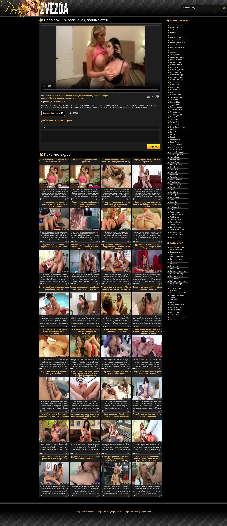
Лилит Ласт (174, 142)
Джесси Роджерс (176, 75)
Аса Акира (174, 50)
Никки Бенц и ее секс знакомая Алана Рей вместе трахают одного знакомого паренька (147, 331)
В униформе (174, 266)
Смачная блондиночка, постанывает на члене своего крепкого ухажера (54, 204)
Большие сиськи (57, 96)
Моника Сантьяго (176, 152)
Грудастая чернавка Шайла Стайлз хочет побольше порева (85, 458)
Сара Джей (174, 192)
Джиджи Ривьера (176, 80)
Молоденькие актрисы (178, 292)
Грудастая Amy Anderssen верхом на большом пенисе (147, 373)
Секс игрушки (78, 98)
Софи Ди (173, 202)
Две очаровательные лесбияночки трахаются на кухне (54, 161)
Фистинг (173, 319)
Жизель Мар (175, 102)
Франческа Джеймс (177, 214)
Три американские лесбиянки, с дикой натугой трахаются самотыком (85, 204)
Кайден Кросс (175, 105)
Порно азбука (147, 512)
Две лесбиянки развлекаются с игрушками (85, 161)
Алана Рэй (174, 32)
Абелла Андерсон (177, 25)
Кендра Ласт (175, 117)
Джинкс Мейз (175, 82)
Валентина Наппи (177, 57)
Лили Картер (175, 140)
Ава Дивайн (174, 30)
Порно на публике (177, 304)
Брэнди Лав (174, 55)
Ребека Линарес (176, 180)
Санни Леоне (175, 190)
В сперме (173, 264)
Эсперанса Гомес (176, 234)
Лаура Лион (174, 130)
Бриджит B (174, 52)
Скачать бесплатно (52, 113)
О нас (76, 512)
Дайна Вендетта (176, 60)
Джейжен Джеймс (177, 70)
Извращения (87, 96)
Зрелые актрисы (176, 276)
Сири (172, 199)
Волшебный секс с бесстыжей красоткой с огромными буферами (54, 415)
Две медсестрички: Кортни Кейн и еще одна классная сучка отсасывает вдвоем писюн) (116, 459)
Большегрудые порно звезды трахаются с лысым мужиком (54, 458)
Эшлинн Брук (175, 237)
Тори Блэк (174, 209)
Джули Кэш (174, 87)
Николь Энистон (176, 165)
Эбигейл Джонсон (177, 229)
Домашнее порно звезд (179, 271)
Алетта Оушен (175, 37)
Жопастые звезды (73, 96)
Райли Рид (174, 175)
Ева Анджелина (176, 97)
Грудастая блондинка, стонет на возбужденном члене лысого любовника (116, 204)
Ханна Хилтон (175, 219)
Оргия (172, 302)
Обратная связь (131, 512)
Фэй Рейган (174, 217)
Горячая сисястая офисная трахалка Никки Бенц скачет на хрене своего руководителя (147, 459)
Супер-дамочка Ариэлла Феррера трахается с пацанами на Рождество (85, 331)
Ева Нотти (174, 100)
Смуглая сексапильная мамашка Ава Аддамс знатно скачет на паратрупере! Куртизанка (85, 374)
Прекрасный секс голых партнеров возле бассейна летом (54, 288)
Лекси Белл (174, 132)
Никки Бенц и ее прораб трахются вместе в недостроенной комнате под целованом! (85, 246)
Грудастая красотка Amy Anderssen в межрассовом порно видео (85, 288)
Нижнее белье (175, 299)
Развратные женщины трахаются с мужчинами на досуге (116, 373)
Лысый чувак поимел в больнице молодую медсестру (147, 415)
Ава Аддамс (174, 27)
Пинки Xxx (174, 170)
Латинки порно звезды (178, 281)
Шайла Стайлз (175, 227)
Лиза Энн (173, 135)
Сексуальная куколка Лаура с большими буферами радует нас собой (147, 204)
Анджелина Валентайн (179, 40)
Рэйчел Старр (175, 185)
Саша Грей (174, 195)
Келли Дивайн (175, 112)
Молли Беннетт (176, 147)
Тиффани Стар (175, 207)
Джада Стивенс (176, 65)
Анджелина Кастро (177, 42)
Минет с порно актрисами (60, 98)
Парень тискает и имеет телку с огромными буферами (116, 330)
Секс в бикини (175, 307)
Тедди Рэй (174, 204)
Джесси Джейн (175, 72)
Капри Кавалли (176, 107)
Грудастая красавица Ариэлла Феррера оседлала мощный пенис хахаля (147, 246)
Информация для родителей (109, 512)
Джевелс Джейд (176, 67)
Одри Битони (175, 167)
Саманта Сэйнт (59, 102)
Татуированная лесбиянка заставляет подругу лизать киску (116, 161)
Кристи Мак (174, 125)
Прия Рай (173, 172)
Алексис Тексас (176, 35)
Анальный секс (176, 250)
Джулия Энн (174, 92)
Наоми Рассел (175, 160)
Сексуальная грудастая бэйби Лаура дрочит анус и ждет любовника (54, 331)
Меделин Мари (176, 145)
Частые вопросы (88, 512)
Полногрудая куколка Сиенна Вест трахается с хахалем (147, 288)
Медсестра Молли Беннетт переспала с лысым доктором (54, 246)
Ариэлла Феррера (177, 47)
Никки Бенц (174, 162)
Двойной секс (175, 269)
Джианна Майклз (176, 77)
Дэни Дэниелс (175, 95)
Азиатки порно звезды (178, 247)
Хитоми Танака (175, 222)
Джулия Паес (175, 90)
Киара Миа (174, 120)
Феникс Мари (175, 212)
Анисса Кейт (175, 45)
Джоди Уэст (174, 85)
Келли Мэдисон (176, 115)
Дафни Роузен (175, 62)
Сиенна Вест (175, 197)
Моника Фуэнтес (176, 155)
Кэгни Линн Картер (177, 127)
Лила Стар (174, 137)
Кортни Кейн (174, 122)
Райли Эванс (175, 177)
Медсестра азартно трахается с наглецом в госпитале (54, 373)
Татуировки (174, 314)
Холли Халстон (176, 224)
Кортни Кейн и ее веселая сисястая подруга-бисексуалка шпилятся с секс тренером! (116, 246)
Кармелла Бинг (176, 110)
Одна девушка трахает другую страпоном (147, 161)
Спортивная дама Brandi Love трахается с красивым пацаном (116, 415)
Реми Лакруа (175, 182)
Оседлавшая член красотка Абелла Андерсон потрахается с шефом (116, 288)
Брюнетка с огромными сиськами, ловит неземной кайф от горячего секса (85, 416)
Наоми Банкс (175, 157)
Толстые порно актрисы (179, 317)
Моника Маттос (176, 150)
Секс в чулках (175, 309)
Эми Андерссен (176, 232)
